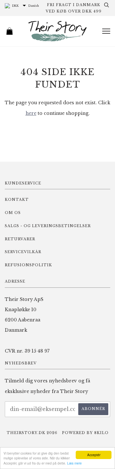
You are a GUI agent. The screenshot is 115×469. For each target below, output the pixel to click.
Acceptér (93, 454)
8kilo (101, 433)
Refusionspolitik (28, 265)
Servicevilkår (23, 252)
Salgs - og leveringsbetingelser (48, 226)
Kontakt (17, 199)
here (31, 113)
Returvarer (20, 239)
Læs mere (74, 463)
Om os (13, 212)
